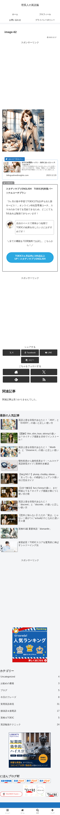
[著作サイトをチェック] (16, 372)
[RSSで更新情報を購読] (44, 379)
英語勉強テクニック (30, 724)
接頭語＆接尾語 (30, 711)
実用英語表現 (30, 704)
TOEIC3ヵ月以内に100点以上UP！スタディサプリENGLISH (30, 257)
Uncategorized (30, 676)
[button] (30, 360)
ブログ (30, 690)
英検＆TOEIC (30, 717)
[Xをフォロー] (44, 372)
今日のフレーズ (30, 697)
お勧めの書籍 (30, 683)
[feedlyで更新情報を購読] (16, 379)
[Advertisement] (30, 75)
